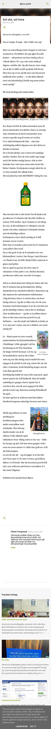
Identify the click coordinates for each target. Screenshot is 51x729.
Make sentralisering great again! (14, 619)
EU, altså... (6, 660)
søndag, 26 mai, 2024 (35, 532)
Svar (13, 548)
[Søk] (47, 4)
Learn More (22, 726)
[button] (4, 27)
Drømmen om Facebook (11, 700)
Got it (33, 726)
